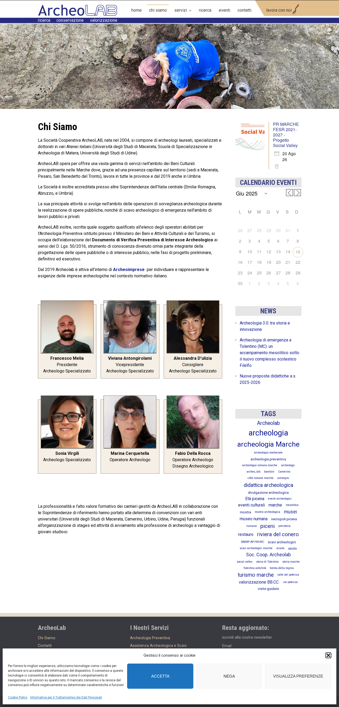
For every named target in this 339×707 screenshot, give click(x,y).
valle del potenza (288, 574)
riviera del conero (278, 534)
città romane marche (261, 478)
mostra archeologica (267, 512)
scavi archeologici (282, 542)
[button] (328, 655)
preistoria (284, 526)
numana (251, 526)
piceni (267, 526)
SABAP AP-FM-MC (252, 542)
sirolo (292, 548)
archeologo (288, 465)
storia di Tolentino (267, 561)
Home (136, 10)
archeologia (268, 432)
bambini (269, 471)
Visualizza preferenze (298, 676)
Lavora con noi (279, 10)
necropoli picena (284, 519)
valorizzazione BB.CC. (259, 582)
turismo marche (256, 575)
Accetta (160, 676)
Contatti (244, 10)
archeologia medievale (268, 452)
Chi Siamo (158, 10)
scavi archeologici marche (256, 548)
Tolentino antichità (254, 568)
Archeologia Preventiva (150, 638)
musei (290, 511)
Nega (229, 676)
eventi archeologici (280, 498)
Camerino (284, 471)
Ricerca (205, 10)
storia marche (291, 561)
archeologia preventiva (268, 459)
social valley (244, 561)
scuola (280, 548)
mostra (245, 512)
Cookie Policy (18, 697)
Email (226, 646)
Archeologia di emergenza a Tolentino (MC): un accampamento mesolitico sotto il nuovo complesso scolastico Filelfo (269, 352)
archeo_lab (253, 471)
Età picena (254, 498)
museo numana (253, 518)
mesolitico (292, 505)
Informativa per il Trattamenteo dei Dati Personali (66, 697)
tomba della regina (282, 568)
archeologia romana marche (259, 465)
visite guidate (268, 588)
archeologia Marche (268, 444)
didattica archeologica (268, 485)
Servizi (180, 10)
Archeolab (268, 423)
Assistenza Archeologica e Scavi (158, 645)
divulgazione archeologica (268, 492)
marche (275, 505)
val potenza (290, 582)
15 (298, 252)
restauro (245, 534)
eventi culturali (251, 505)
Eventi (224, 10)
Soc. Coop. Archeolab (268, 554)
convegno (283, 478)
